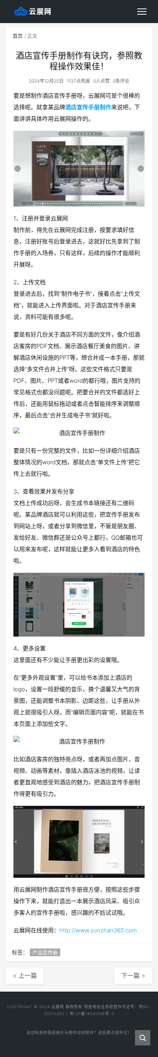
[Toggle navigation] (142, 11)
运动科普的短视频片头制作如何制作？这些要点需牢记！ (79, 1030)
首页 (18, 36)
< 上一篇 (25, 975)
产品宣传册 (45, 952)
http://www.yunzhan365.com (98, 930)
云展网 (57, 1006)
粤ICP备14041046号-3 (91, 1013)
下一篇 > (133, 975)
